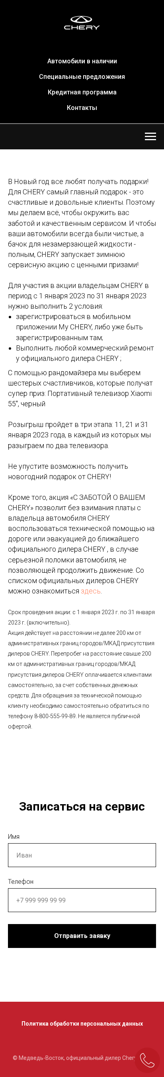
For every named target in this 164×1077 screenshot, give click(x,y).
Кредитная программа (82, 92)
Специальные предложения (82, 76)
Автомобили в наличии (82, 61)
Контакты (82, 108)
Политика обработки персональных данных (82, 1023)
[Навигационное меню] (150, 137)
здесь (91, 591)
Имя (14, 836)
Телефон (20, 881)
